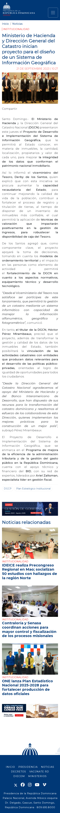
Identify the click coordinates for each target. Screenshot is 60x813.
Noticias (17, 23)
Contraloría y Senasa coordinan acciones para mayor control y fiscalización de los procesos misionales (29, 629)
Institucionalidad (16, 29)
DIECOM (19, 776)
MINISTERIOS (37, 776)
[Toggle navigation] (53, 13)
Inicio (5, 23)
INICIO (10, 766)
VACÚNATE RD (39, 771)
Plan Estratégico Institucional (33, 488)
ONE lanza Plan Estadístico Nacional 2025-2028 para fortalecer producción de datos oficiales (27, 687)
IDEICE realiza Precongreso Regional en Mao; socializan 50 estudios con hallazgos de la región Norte (29, 571)
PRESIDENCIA (28, 766)
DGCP (8, 488)
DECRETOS (18, 771)
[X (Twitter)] (15, 784)
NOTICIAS (47, 766)
